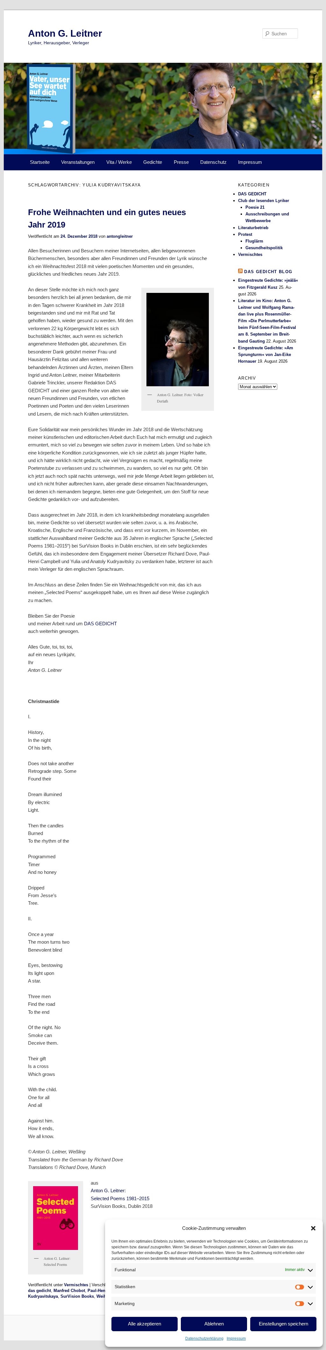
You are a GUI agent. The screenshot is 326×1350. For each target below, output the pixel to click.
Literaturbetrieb (253, 227)
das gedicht (39, 1290)
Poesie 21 (255, 207)
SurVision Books (77, 1296)
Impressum (236, 1338)
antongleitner (120, 236)
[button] (313, 1228)
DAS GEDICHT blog (268, 271)
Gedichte (152, 162)
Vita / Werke (119, 162)
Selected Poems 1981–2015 (120, 1198)
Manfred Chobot (69, 1290)
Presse (181, 162)
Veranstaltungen (78, 162)
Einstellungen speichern (283, 1323)
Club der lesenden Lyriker (263, 200)
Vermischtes (76, 1284)
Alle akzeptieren (144, 1323)
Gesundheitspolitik (264, 247)
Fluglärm (254, 241)
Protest (245, 234)
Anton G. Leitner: (108, 1190)
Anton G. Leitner (65, 33)
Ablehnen (214, 1323)
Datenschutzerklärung (204, 1338)
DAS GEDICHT (100, 623)
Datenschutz (213, 162)
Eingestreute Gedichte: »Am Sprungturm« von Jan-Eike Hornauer (265, 354)
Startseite (40, 162)
